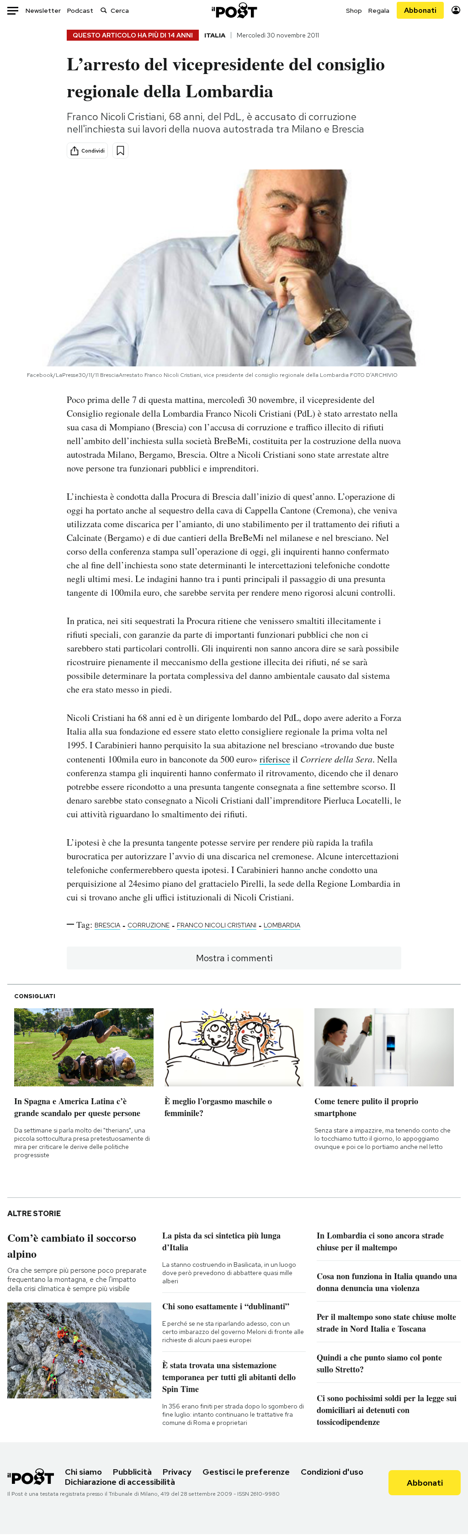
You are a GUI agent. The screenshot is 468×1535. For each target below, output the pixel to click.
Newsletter (43, 10)
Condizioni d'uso (332, 1471)
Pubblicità (132, 1471)
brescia (107, 925)
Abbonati (420, 10)
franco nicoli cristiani (216, 925)
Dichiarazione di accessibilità (120, 1482)
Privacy (177, 1471)
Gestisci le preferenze (246, 1471)
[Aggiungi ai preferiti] (120, 150)
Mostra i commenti (234, 958)
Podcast (80, 10)
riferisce (275, 759)
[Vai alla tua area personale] (456, 10)
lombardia (282, 925)
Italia (214, 35)
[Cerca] (104, 10)
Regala (378, 10)
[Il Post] (234, 10)
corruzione (149, 925)
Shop (354, 10)
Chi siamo (83, 1471)
